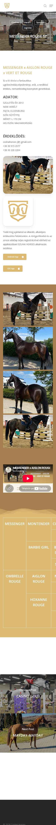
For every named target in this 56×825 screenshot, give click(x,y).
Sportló (40, 22)
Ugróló (28, 27)
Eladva (15, 22)
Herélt (27, 22)
